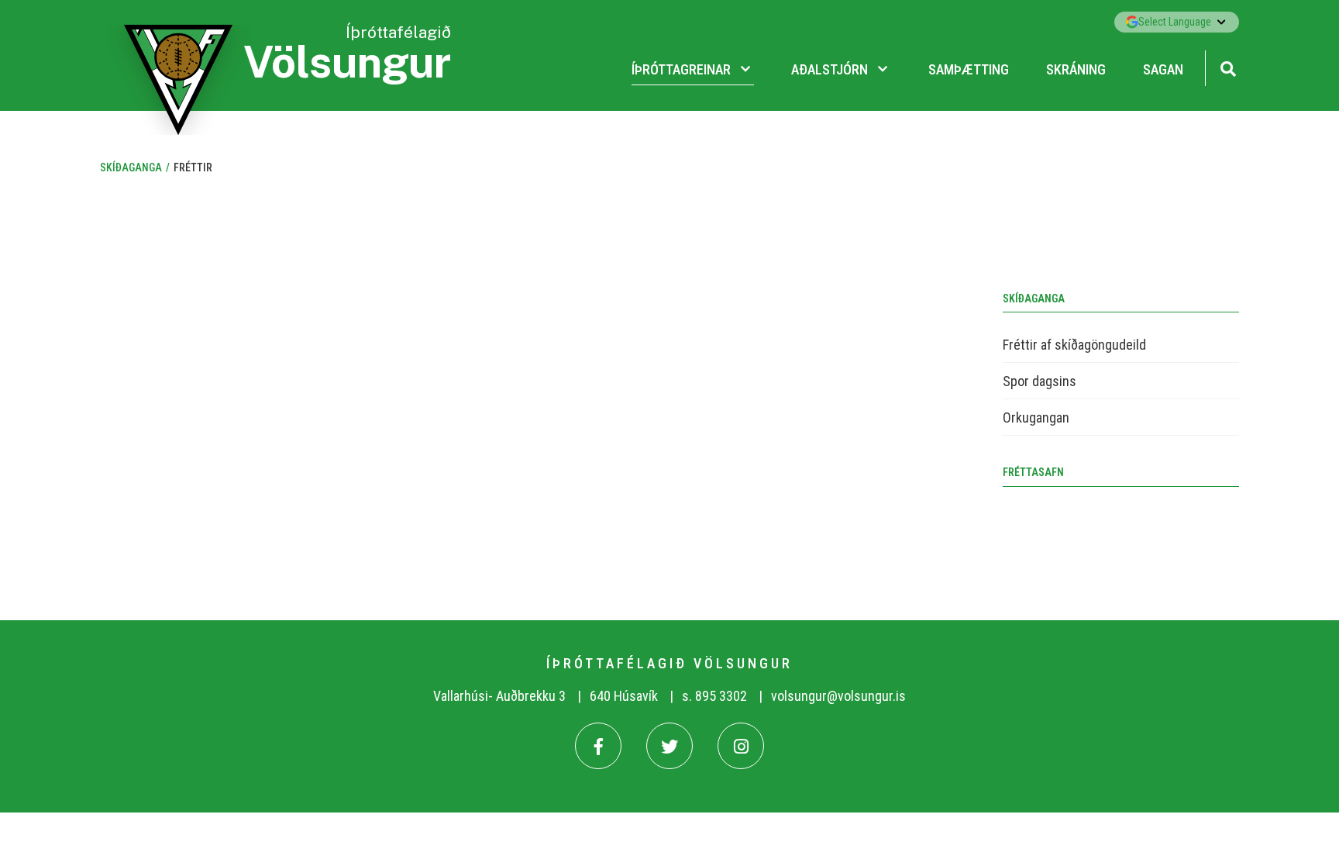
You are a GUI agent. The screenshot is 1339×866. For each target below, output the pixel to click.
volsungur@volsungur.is (838, 696)
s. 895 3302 (714, 696)
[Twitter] (669, 746)
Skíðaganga (131, 167)
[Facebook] (598, 746)
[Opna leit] (1228, 67)
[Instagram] (741, 746)
